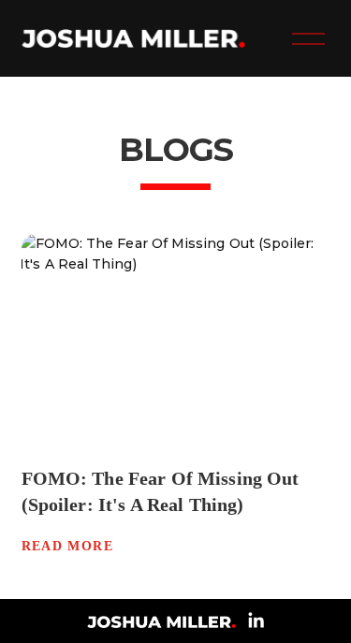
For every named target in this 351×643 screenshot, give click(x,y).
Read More (68, 546)
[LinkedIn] (255, 620)
